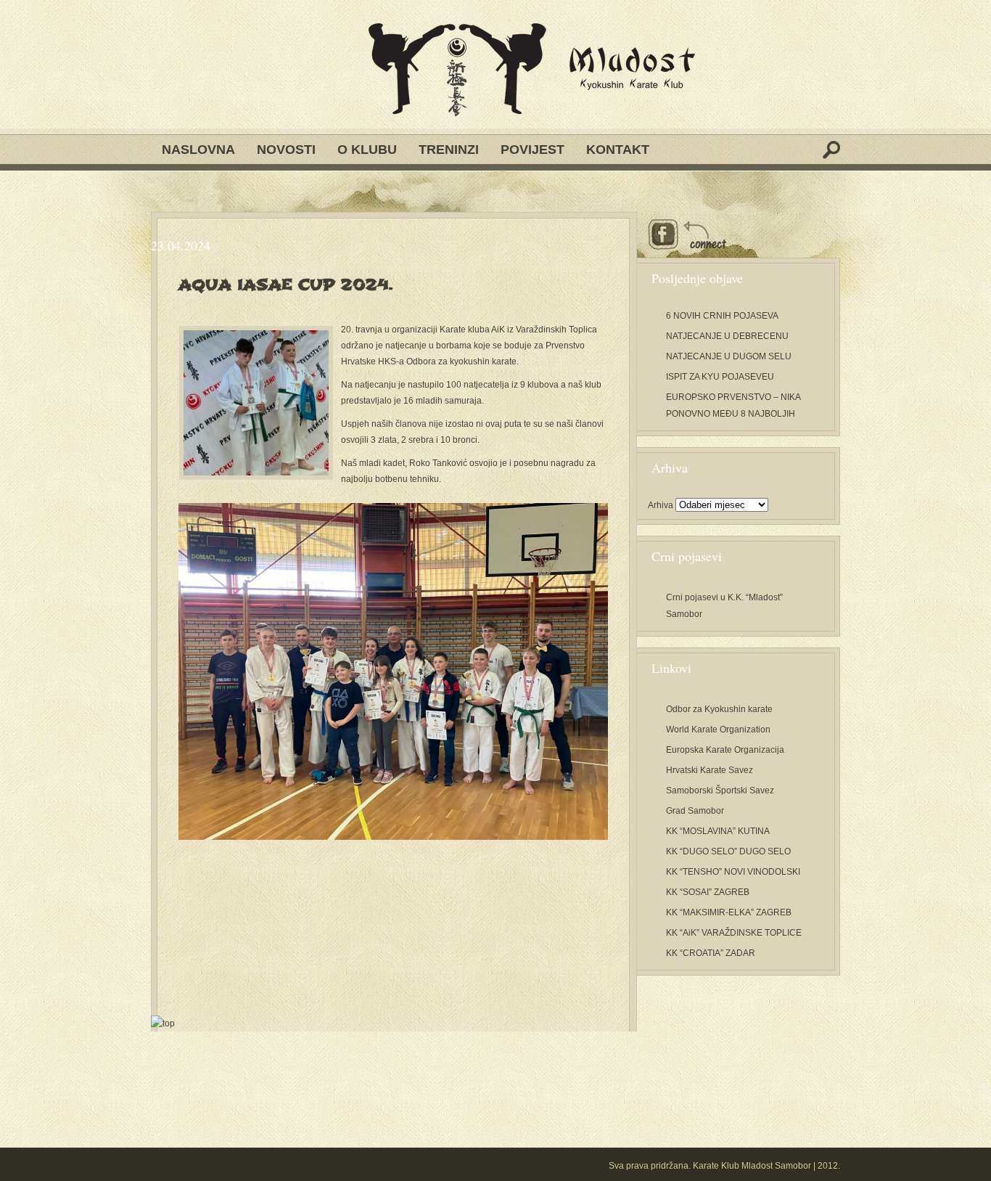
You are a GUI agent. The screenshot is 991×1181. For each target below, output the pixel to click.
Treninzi (449, 149)
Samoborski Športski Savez (720, 790)
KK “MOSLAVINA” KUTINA (718, 831)
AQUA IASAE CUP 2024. (285, 285)
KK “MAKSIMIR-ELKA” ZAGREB (728, 912)
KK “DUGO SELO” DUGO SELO (728, 851)
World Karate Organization (718, 729)
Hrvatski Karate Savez (709, 770)
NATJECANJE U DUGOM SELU (728, 356)
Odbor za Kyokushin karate (719, 709)
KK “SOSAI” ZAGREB (707, 892)
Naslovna (198, 149)
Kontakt (617, 149)
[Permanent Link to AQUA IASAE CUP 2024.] (256, 402)
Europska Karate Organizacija (725, 750)
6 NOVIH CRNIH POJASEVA (722, 316)
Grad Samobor (695, 811)
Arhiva (660, 505)
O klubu (367, 149)
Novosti (286, 149)
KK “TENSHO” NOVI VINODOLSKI (733, 872)
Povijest (532, 149)
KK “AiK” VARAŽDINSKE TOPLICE (734, 933)
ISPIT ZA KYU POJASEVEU (720, 377)
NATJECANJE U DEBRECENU (727, 336)
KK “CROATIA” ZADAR (710, 953)
